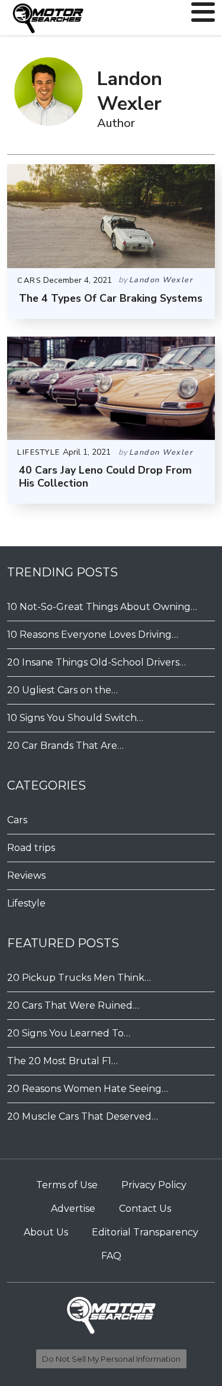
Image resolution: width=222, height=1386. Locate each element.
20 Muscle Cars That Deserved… (82, 1116)
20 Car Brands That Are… (65, 745)
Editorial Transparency (145, 1232)
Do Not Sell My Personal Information (111, 1359)
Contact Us (145, 1208)
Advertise (73, 1208)
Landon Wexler (161, 280)
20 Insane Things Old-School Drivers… (96, 662)
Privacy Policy (153, 1185)
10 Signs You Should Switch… (75, 717)
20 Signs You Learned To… (68, 1033)
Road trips (31, 847)
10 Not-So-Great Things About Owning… (102, 606)
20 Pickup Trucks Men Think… (79, 977)
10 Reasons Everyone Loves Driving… (92, 634)
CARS (29, 280)
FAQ (111, 1255)
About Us (46, 1232)
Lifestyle (26, 903)
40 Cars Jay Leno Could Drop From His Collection (105, 476)
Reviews (26, 875)
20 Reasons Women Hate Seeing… (87, 1088)
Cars (17, 820)
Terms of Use (67, 1185)
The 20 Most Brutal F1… (62, 1061)
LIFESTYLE (38, 452)
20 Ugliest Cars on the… (62, 690)
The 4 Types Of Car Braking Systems (110, 298)
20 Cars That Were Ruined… (73, 1005)
